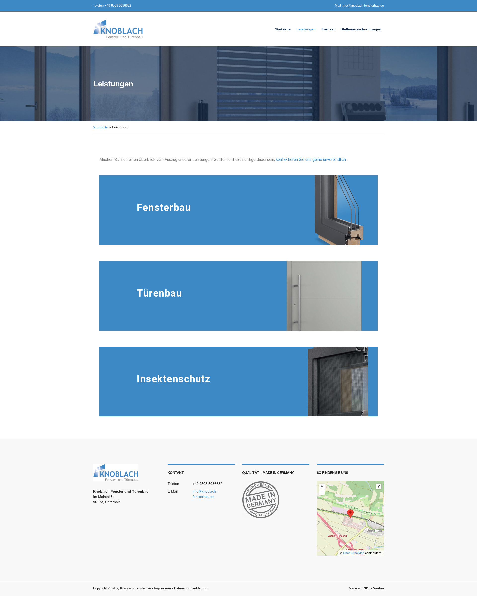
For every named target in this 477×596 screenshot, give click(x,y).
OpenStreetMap (353, 553)
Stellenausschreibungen (361, 29)
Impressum (162, 588)
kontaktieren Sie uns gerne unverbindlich (311, 159)
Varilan (378, 588)
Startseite (283, 29)
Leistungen (306, 29)
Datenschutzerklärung (191, 588)
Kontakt (328, 29)
